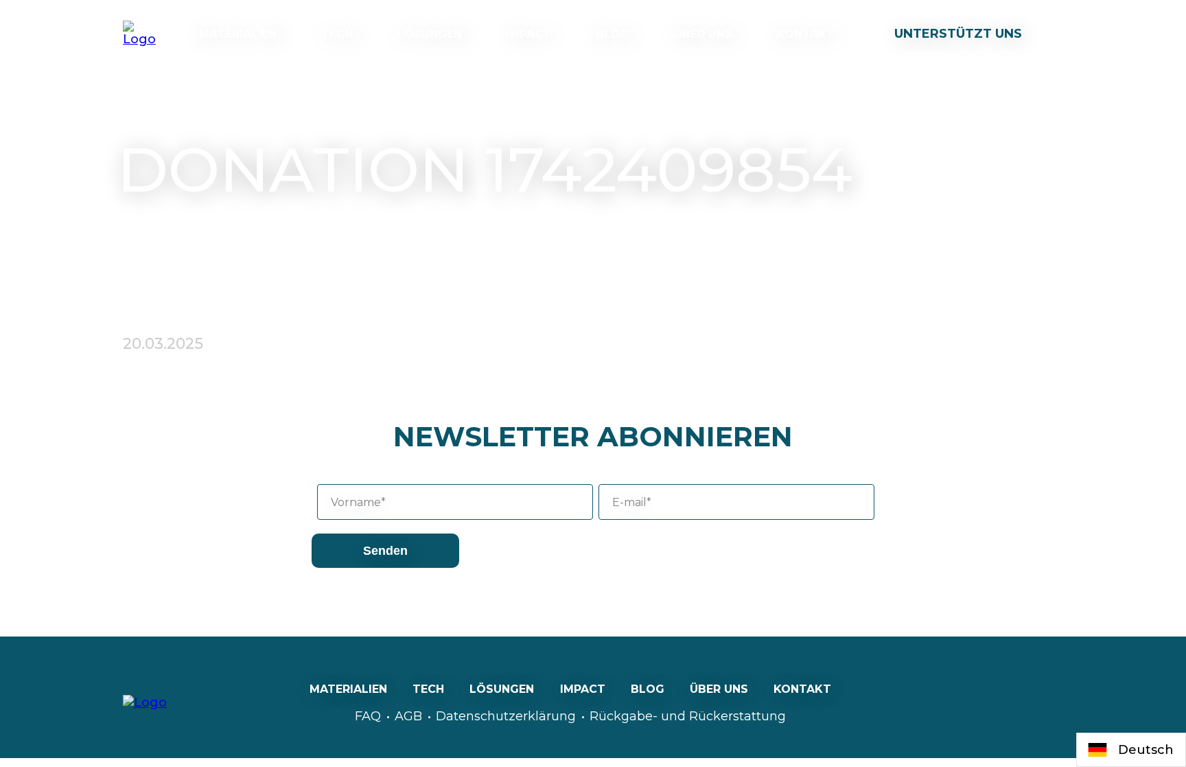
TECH (337, 34)
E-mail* (631, 502)
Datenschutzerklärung (506, 716)
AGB (408, 716)
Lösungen (429, 34)
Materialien (238, 34)
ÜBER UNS (703, 34)
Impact (528, 34)
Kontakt (806, 34)
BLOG (612, 34)
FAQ (368, 716)
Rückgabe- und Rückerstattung (688, 716)
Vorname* (358, 502)
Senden (385, 551)
